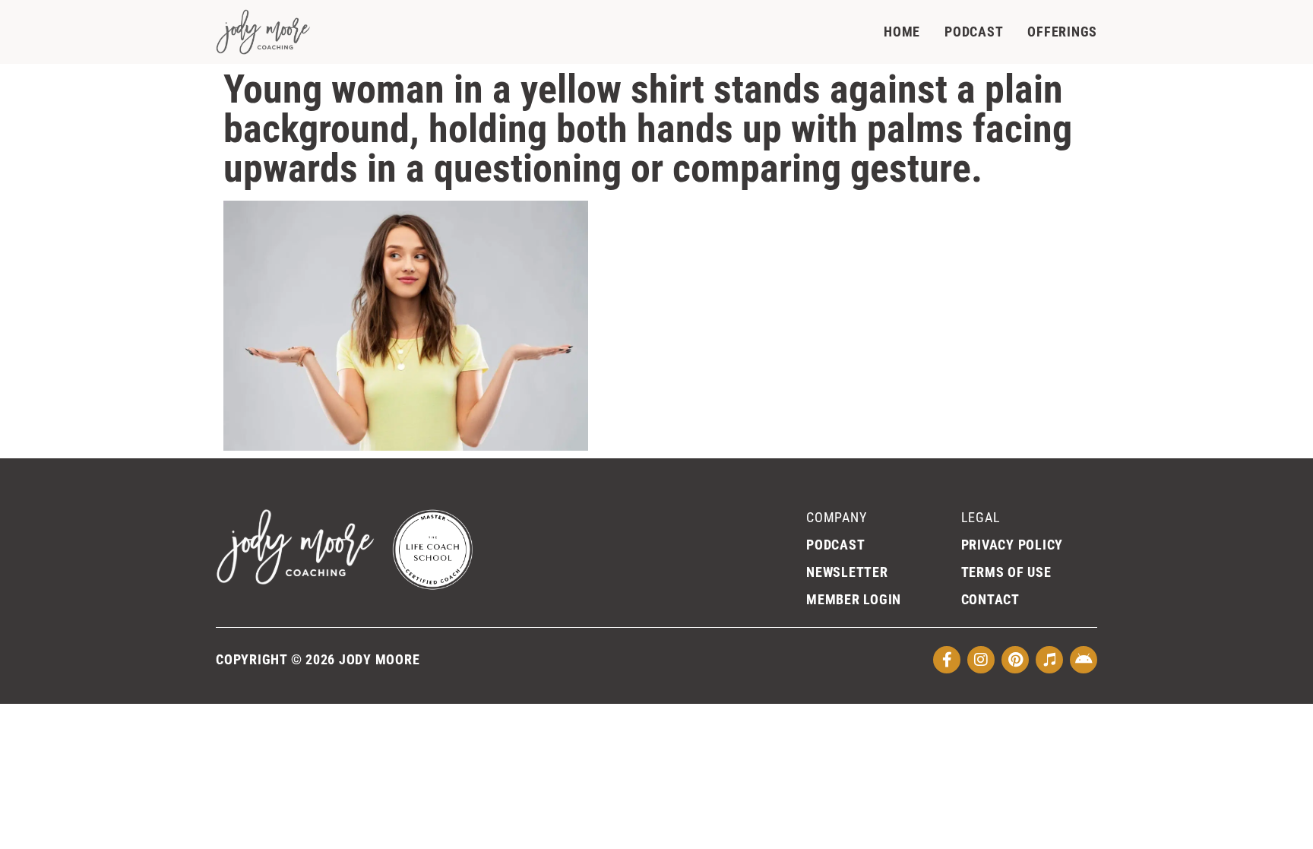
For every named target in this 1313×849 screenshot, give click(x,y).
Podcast (973, 32)
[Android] (1083, 659)
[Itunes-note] (1049, 659)
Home (902, 32)
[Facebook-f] (946, 659)
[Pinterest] (1015, 659)
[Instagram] (981, 659)
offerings (1062, 32)
